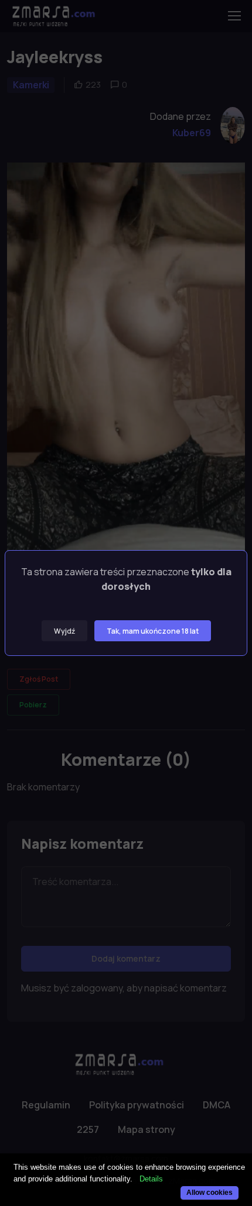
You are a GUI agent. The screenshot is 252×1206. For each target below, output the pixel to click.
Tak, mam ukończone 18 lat (153, 631)
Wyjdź (64, 631)
